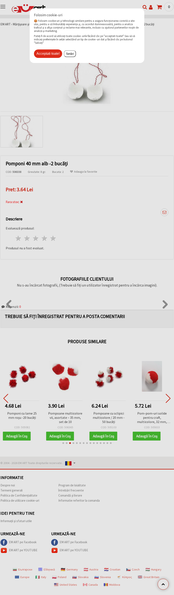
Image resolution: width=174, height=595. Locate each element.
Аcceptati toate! (48, 53)
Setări (70, 53)
